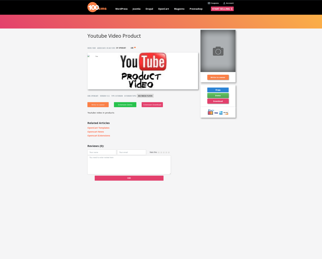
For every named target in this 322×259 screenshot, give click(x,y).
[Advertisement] (142, 202)
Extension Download (152, 104)
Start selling (221, 8)
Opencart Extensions (98, 135)
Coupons (215, 3)
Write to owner (98, 104)
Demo (218, 95)
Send (129, 178)
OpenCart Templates (98, 128)
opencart (122, 47)
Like (132, 47)
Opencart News (95, 132)
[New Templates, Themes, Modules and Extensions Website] (97, 7)
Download (218, 101)
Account (230, 3)
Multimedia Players (145, 95)
